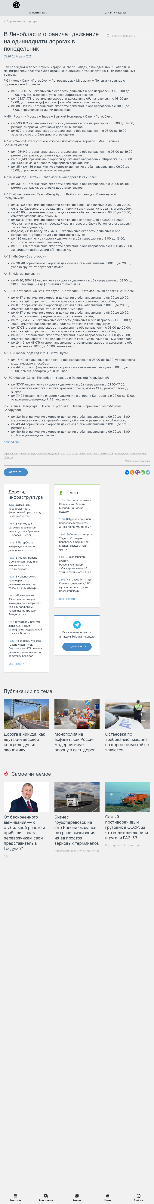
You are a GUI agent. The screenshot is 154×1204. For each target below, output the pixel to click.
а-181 (90, 453)
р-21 (62, 453)
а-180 (103, 453)
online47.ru (11, 442)
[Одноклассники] (132, 472)
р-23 (110, 453)
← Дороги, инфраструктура (20, 21)
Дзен (7, 856)
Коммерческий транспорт (122, 845)
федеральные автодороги (45, 453)
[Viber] (137, 472)
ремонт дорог (121, 453)
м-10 (68, 453)
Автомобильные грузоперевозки (76, 851)
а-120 (75, 453)
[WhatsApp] (142, 472)
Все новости (16, 663)
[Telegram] (148, 472)
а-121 (97, 453)
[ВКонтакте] (127, 472)
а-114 (82, 453)
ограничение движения (17, 453)
